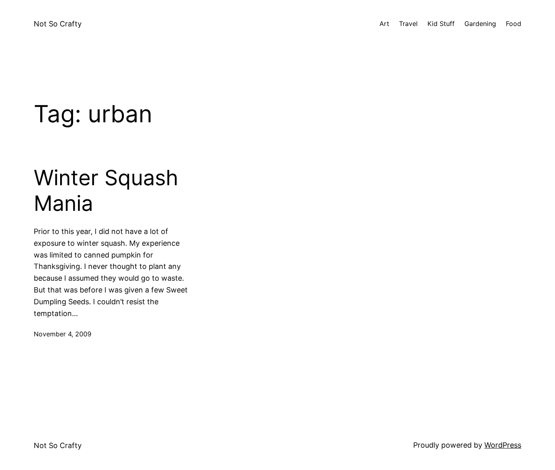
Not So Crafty (58, 23)
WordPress (502, 445)
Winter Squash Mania (106, 190)
